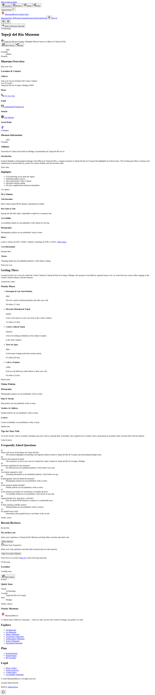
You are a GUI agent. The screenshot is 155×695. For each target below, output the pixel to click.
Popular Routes (21, 18)
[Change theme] (49, 17)
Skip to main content (9, 2)
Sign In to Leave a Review (11, 554)
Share (21, 45)
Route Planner (11, 656)
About (34, 18)
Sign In (54, 18)
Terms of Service (12, 670)
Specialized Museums (14, 643)
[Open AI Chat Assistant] (3, 692)
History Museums (12, 634)
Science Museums (13, 641)
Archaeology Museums (15, 637)
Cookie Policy (11, 672)
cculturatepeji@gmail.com (14, 107)
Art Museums (11, 632)
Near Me (11, 18)
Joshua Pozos (13, 687)
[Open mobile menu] (8, 21)
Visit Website (9, 117)
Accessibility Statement (15, 675)
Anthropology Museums (15, 639)
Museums (4, 18)
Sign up (22, 558)
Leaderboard (42, 18)
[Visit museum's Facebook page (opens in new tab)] (2, 128)
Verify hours (61, 242)
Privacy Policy (11, 668)
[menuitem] (6, 5)
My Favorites (11, 658)
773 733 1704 (9, 96)
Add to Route (9, 45)
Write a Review (7, 542)
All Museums (11, 630)
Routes (29, 18)
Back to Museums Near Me (14, 26)
